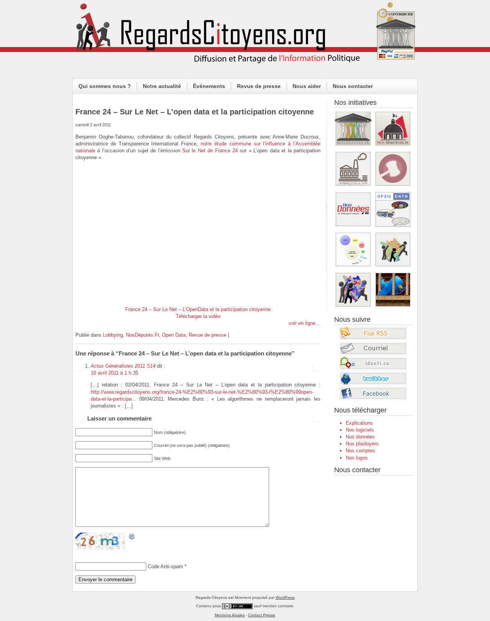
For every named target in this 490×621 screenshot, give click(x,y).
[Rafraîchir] (132, 537)
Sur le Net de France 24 (210, 150)
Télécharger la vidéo (198, 316)
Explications (359, 423)
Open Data (174, 335)
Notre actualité (162, 86)
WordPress (285, 597)
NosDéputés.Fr (142, 335)
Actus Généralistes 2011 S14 (123, 366)
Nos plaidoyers (362, 444)
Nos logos (357, 458)
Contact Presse (261, 615)
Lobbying (113, 335)
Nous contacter (353, 86)
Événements (209, 86)
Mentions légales (230, 615)
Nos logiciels (360, 430)
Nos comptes (360, 450)
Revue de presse (259, 86)
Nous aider (306, 86)
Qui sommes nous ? (104, 86)
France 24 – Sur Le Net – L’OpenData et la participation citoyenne (198, 309)
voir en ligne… (304, 323)
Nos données (360, 437)
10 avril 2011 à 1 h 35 (114, 373)
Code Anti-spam (165, 566)
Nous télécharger (360, 410)
